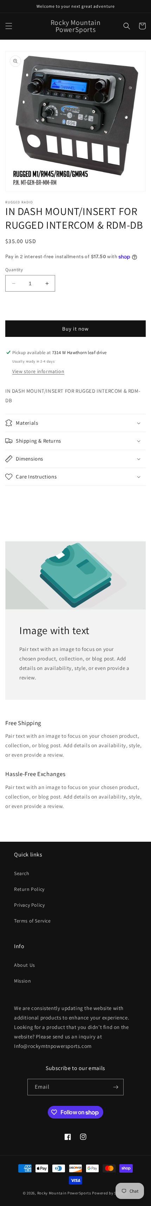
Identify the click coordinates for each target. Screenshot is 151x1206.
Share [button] (19, 498)
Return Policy (29, 889)
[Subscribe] (115, 1087)
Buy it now (75, 328)
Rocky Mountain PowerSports (64, 1193)
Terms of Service (32, 921)
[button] (9, 26)
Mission (22, 981)
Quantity (14, 270)
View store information (38, 371)
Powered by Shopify (110, 1193)
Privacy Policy (29, 905)
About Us (24, 965)
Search (21, 873)
